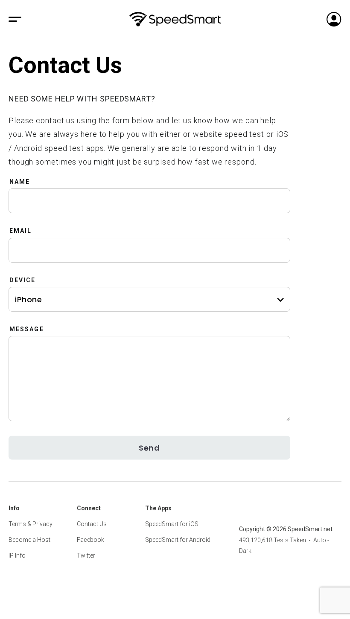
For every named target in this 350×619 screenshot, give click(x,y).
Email (20, 230)
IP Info (17, 555)
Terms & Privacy (30, 524)
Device (22, 280)
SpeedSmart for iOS (171, 524)
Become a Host (29, 539)
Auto (319, 540)
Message (26, 329)
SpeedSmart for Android (177, 539)
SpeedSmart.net (175, 19)
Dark (245, 550)
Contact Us (92, 524)
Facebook (90, 539)
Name (19, 181)
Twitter (86, 555)
